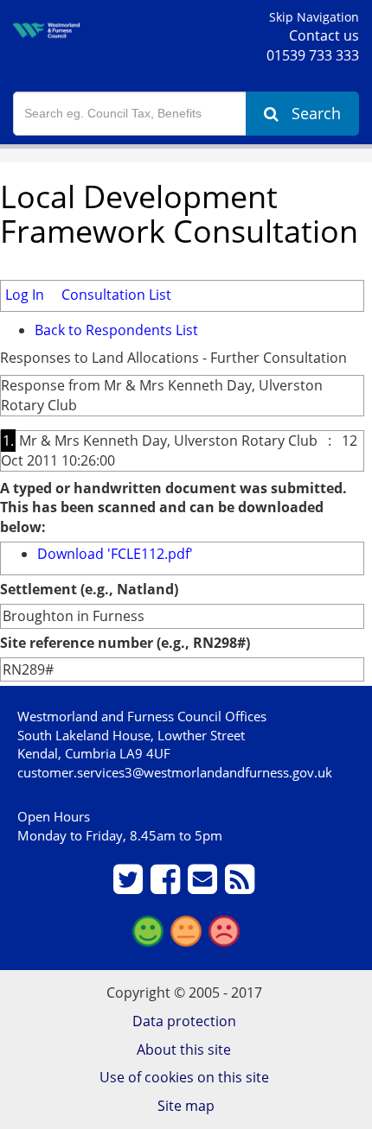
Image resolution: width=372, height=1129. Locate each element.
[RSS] (242, 886)
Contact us (324, 35)
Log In (24, 294)
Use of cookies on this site (184, 1077)
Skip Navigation (314, 17)
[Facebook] (167, 886)
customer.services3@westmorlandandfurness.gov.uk (174, 772)
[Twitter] (130, 886)
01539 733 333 (312, 55)
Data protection (184, 1021)
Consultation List (116, 294)
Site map (186, 1105)
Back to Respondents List (116, 329)
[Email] (204, 886)
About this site (184, 1049)
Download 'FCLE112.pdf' (115, 553)
